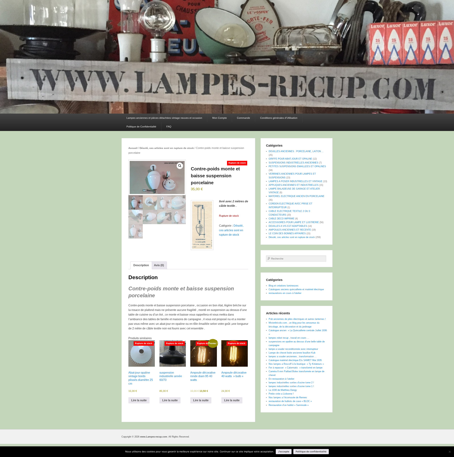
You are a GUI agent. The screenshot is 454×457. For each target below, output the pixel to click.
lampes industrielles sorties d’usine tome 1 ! (291, 386)
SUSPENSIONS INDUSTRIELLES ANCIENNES (293, 162)
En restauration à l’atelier (281, 378)
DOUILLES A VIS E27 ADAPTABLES (288, 226)
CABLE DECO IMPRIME (281, 218)
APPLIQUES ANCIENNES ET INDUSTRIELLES (294, 185)
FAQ (168, 126)
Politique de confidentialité (311, 451)
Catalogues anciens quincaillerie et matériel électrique (296, 289)
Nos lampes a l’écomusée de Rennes (288, 397)
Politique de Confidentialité (141, 126)
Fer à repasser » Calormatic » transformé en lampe (295, 367)
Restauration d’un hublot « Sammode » (289, 405)
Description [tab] (141, 265)
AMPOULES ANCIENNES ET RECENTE (290, 229)
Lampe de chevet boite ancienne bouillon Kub (292, 352)
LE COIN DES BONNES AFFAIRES (287, 233)
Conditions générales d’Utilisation (278, 117)
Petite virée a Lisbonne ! (281, 393)
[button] (180, 166)
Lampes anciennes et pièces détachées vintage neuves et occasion (164, 117)
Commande (243, 117)
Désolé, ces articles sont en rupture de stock (167, 148)
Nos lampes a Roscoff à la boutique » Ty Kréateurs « (297, 364)
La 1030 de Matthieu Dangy (283, 390)
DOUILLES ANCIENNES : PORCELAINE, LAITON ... (296, 151)
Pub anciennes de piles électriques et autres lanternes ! (297, 319)
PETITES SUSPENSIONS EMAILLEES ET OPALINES (297, 166)
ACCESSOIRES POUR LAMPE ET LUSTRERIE (294, 222)
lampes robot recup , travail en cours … (289, 337)
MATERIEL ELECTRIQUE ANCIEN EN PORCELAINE (296, 196)
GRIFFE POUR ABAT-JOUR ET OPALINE (290, 158)
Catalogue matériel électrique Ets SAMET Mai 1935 (295, 360)
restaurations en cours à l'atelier (285, 293)
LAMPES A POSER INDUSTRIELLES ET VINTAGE (295, 181)
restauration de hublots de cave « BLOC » (290, 401)
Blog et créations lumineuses (283, 285)
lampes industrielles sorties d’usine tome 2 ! (291, 382)
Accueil (132, 148)
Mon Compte (219, 117)
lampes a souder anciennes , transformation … (293, 356)
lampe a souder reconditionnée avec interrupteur (293, 349)
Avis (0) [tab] (159, 265)
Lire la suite (139, 400)
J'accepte (283, 451)
